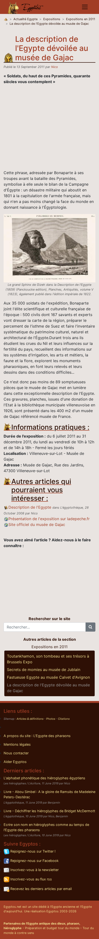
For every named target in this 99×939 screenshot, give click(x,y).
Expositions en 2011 (80, 19)
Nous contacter (16, 753)
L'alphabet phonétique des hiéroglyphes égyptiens (44, 778)
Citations (64, 718)
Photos (50, 718)
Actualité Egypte (25, 19)
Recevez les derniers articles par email (40, 889)
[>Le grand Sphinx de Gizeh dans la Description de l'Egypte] (49, 247)
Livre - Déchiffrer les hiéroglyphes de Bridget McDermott (49, 811)
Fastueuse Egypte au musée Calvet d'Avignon (48, 677)
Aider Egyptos (15, 762)
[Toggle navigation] (85, 7)
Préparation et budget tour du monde (52, 928)
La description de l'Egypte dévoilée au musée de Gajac (49, 23)
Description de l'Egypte (29, 507)
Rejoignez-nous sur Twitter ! (32, 851)
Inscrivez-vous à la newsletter (34, 870)
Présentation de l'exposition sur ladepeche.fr (49, 518)
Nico (54, 67)
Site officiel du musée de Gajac (36, 524)
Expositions (51, 19)
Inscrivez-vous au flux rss (30, 879)
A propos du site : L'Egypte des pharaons (37, 736)
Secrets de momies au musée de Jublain (43, 669)
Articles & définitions (30, 718)
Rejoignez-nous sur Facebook (34, 861)
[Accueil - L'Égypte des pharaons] (25, 7)
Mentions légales (17, 744)
